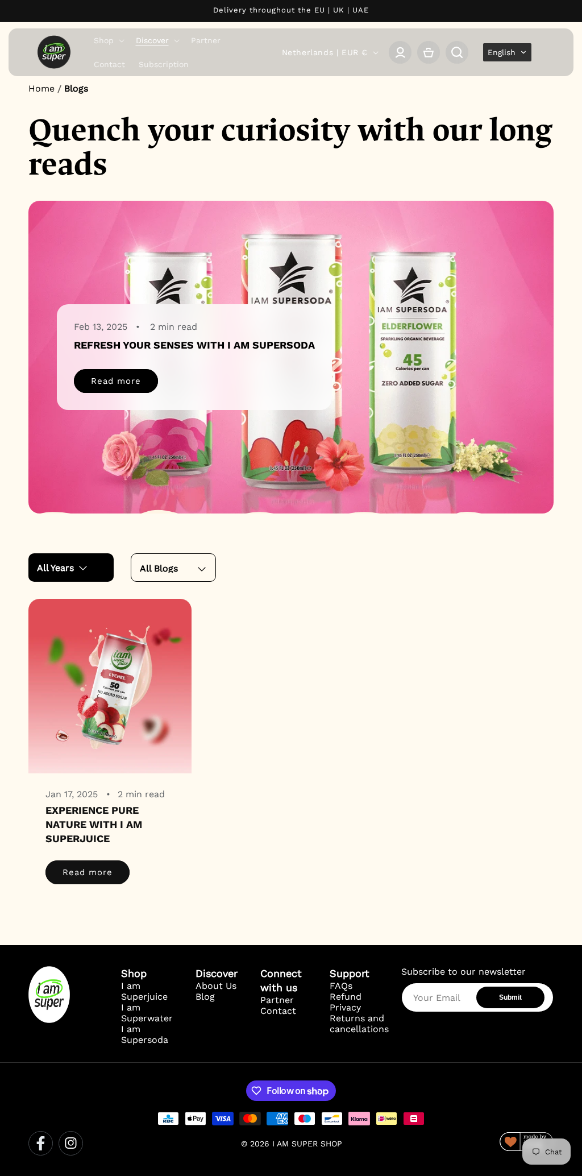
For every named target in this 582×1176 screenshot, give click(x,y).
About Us (216, 985)
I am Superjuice (144, 991)
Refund (345, 996)
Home (41, 88)
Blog (205, 996)
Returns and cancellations (359, 1023)
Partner (277, 1000)
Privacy (345, 1007)
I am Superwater (147, 1013)
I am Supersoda (144, 1034)
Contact (278, 1010)
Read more (116, 381)
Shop (134, 973)
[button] (108, 40)
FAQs (341, 985)
